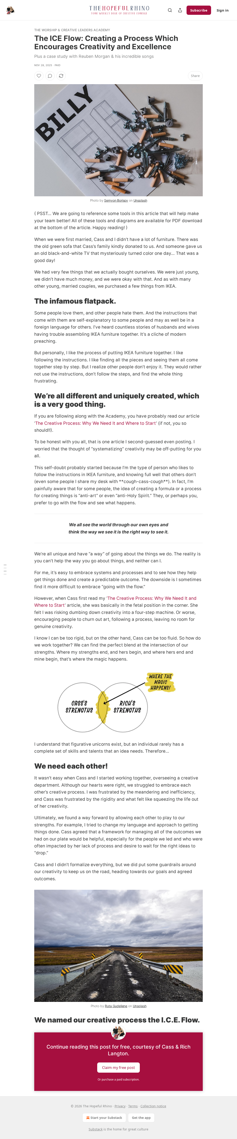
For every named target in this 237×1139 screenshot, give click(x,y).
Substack (96, 1129)
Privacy (120, 1106)
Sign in (223, 10)
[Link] (27, 301)
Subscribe (198, 10)
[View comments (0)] (50, 75)
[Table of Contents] (5, 569)
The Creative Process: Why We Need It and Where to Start (95, 423)
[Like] (39, 75)
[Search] (170, 10)
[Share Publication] (180, 10)
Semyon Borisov (116, 200)
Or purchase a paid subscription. (118, 1079)
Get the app (141, 1117)
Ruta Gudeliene (116, 1006)
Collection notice (153, 1106)
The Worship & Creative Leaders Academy (72, 30)
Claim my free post (118, 1067)
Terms (133, 1106)
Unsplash (140, 200)
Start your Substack (106, 1117)
